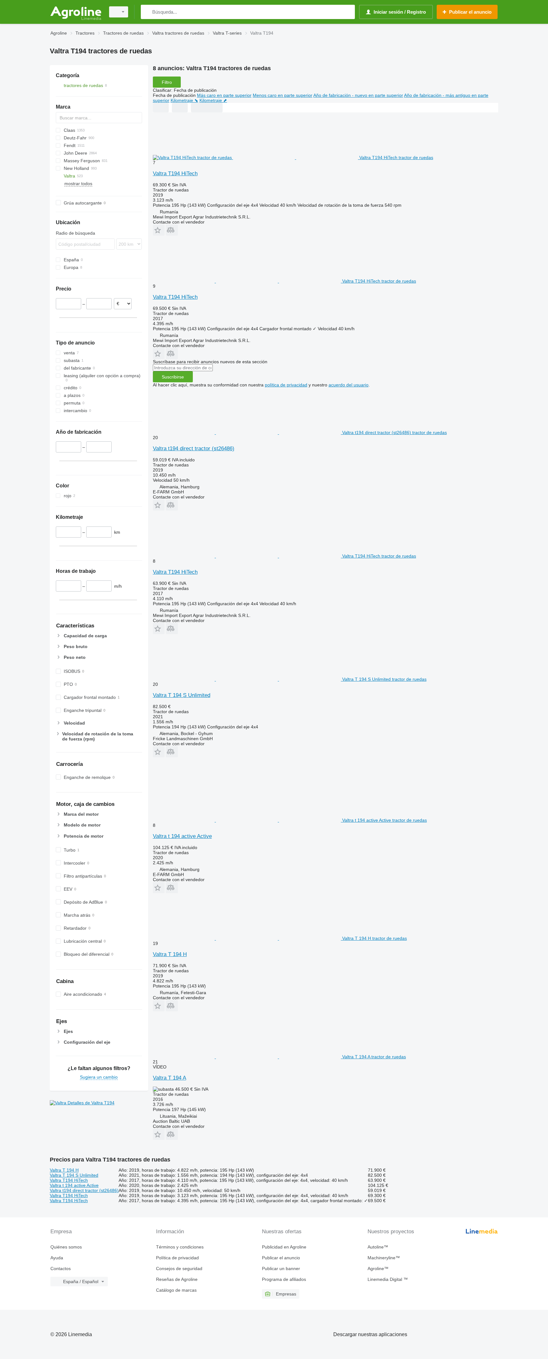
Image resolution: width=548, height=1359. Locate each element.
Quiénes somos (66, 1246)
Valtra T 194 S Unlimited (181, 695)
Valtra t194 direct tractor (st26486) (193, 448)
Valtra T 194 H (170, 954)
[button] (159, 230)
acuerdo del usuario (349, 384)
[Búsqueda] (147, 12)
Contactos (60, 1268)
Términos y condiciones (180, 1246)
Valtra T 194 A (169, 1078)
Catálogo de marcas (176, 1290)
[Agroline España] (75, 12)
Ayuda (56, 1257)
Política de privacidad (177, 1257)
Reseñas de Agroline (177, 1279)
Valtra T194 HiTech (175, 174)
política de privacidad (286, 384)
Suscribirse (173, 376)
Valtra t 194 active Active (182, 836)
